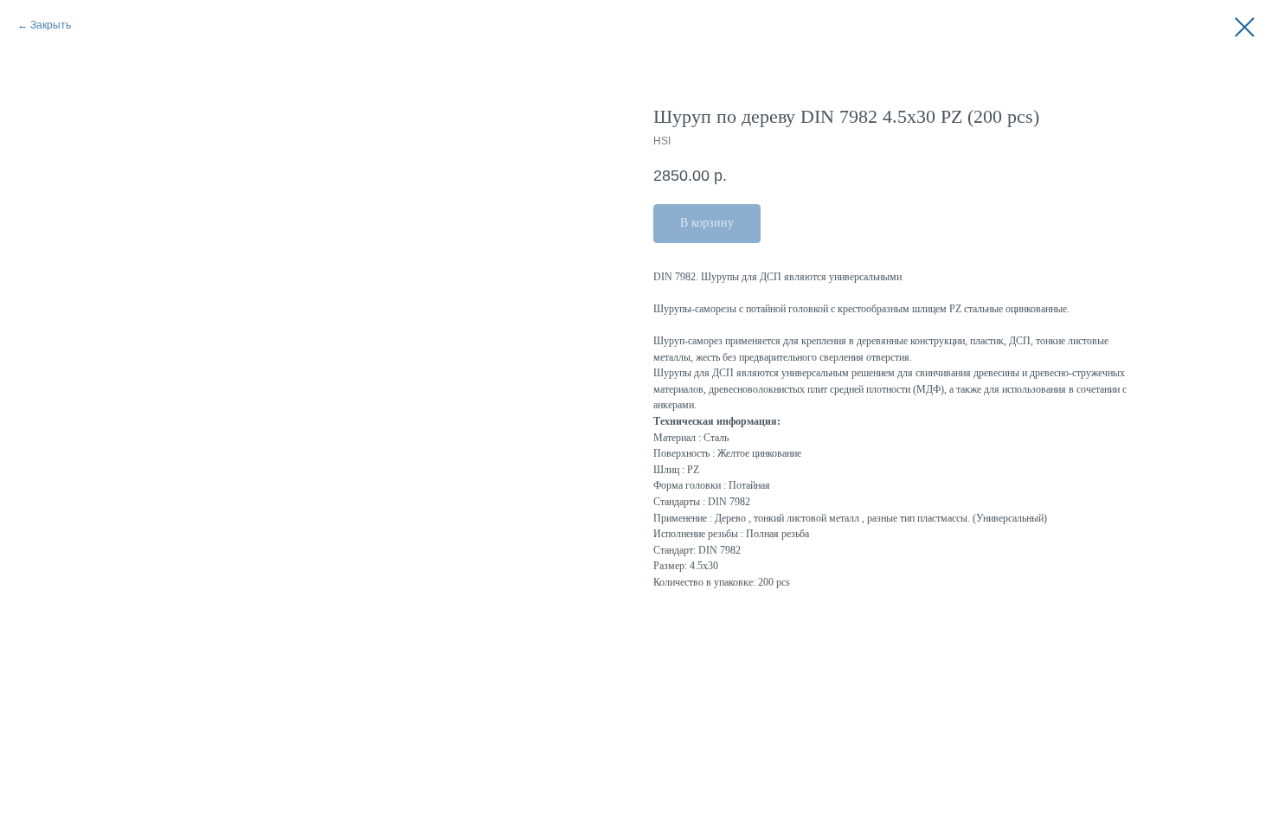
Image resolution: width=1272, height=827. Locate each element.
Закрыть (50, 25)
